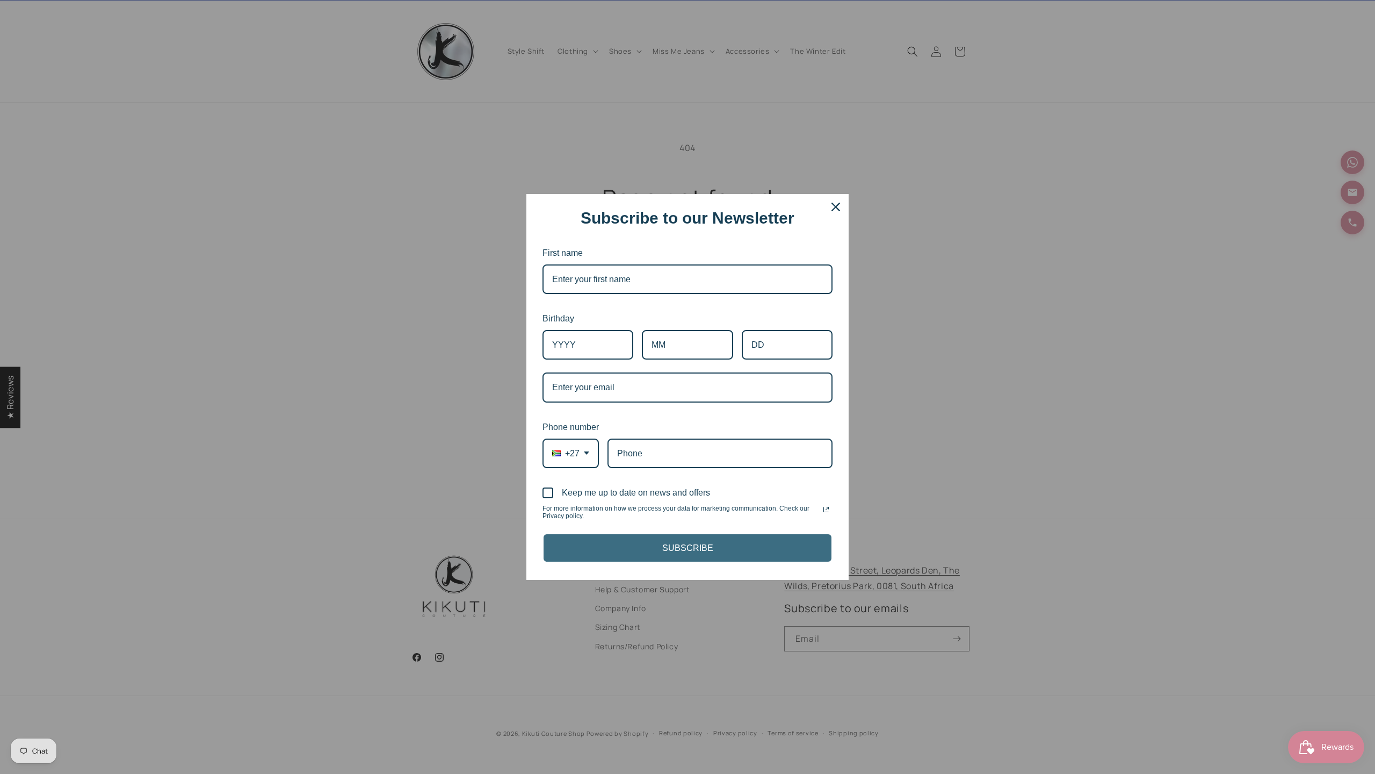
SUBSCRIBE (687, 548)
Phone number (570, 427)
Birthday (558, 318)
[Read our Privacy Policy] (826, 509)
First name (562, 252)
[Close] (836, 207)
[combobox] (570, 453)
